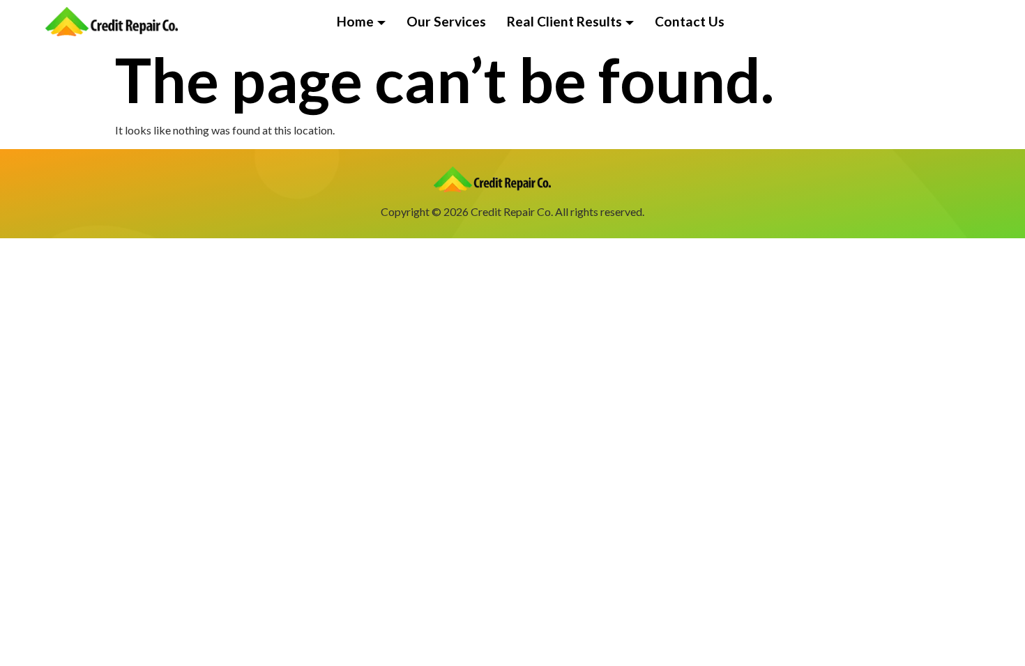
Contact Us (689, 21)
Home (355, 21)
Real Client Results (564, 21)
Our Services (446, 21)
